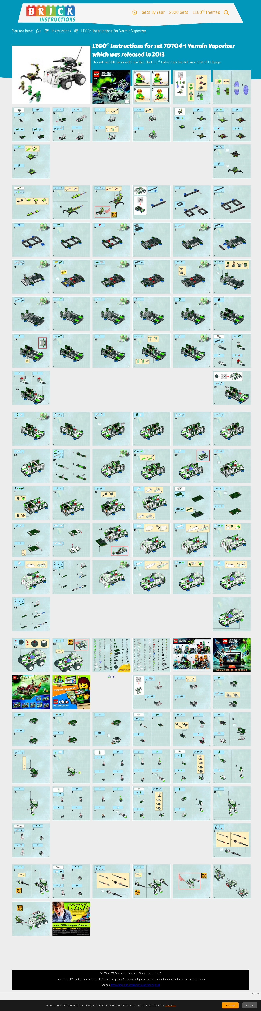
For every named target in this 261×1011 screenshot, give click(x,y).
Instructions (61, 31)
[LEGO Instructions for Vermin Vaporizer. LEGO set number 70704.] (111, 87)
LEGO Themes (206, 12)
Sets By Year (153, 12)
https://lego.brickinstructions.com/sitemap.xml (135, 985)
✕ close (255, 994)
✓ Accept (230, 1005)
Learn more (170, 1005)
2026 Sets (178, 12)
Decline (249, 1005)
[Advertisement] (132, 163)
